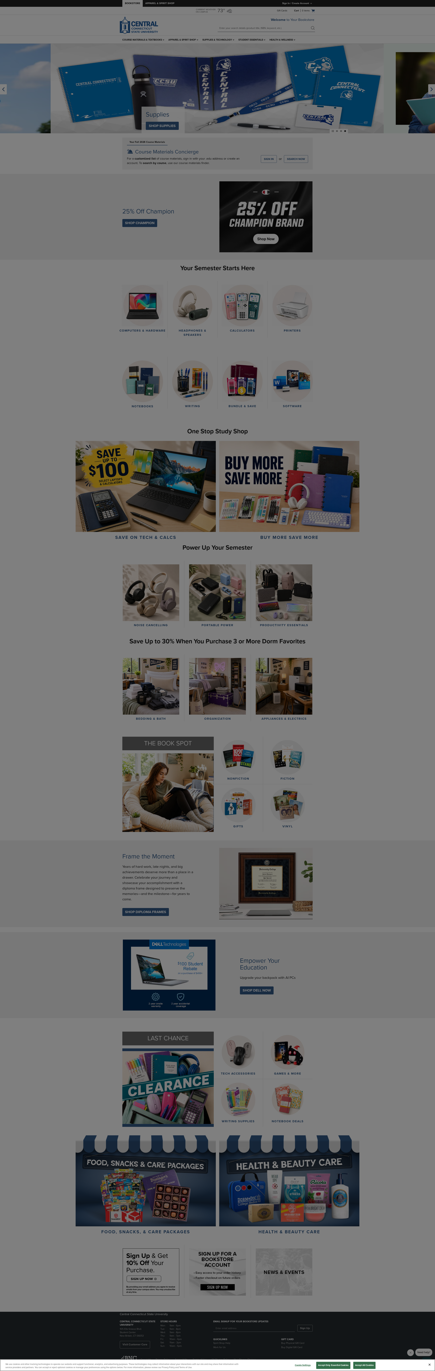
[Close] (429, 1364)
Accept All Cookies (364, 1365)
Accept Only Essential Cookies (333, 1365)
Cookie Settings (303, 1365)
